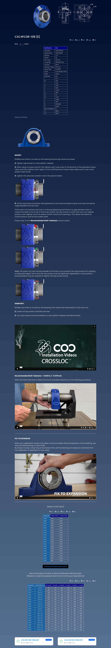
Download (48, 639)
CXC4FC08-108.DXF (30, 640)
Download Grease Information (55, 566)
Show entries (22, 44)
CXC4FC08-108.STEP (73, 640)
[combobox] (21, 44)
